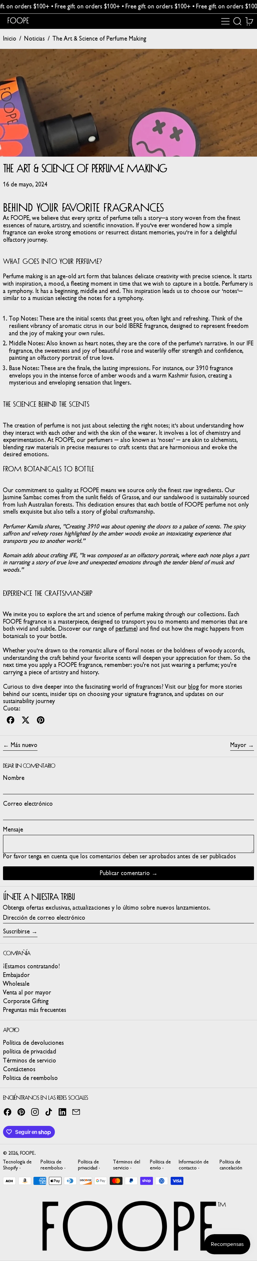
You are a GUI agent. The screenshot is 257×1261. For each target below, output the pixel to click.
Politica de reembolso (30, 1078)
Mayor (238, 745)
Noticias (34, 38)
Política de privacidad (88, 1164)
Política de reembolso (51, 1164)
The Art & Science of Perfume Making (99, 38)
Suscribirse (16, 931)
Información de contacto (194, 1164)
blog (193, 686)
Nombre (13, 778)
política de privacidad (29, 1051)
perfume (125, 628)
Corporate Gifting (26, 1001)
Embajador (16, 975)
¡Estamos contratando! (31, 966)
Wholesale (16, 983)
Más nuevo (24, 745)
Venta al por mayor (27, 992)
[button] (237, 21)
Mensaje (13, 829)
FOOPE (27, 1153)
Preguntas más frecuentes (34, 1010)
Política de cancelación (231, 1164)
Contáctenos (19, 1069)
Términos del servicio (126, 1164)
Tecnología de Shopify (17, 1164)
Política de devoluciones (33, 1042)
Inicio (9, 38)
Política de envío (160, 1164)
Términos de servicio (29, 1060)
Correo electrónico (28, 803)
